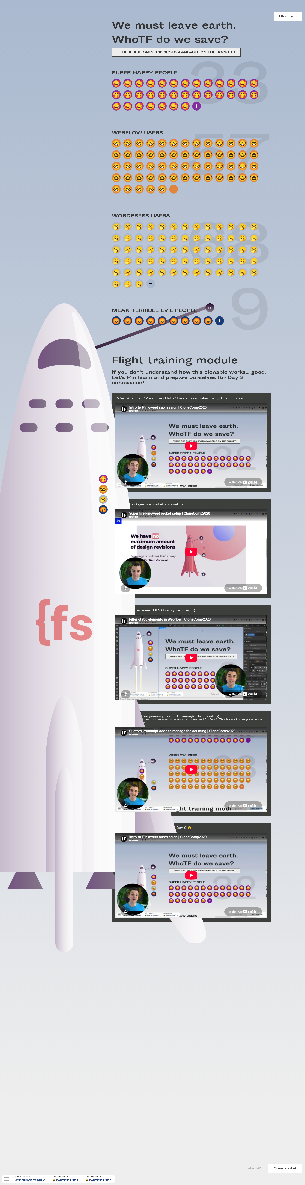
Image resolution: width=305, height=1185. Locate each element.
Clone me (288, 16)
